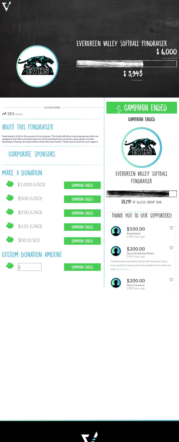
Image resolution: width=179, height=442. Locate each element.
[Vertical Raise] (6, 6)
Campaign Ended (144, 107)
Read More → (124, 269)
